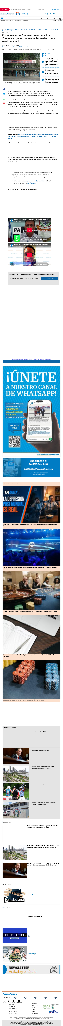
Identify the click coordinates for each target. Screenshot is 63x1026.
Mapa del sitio (14, 1006)
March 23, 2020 (31, 183)
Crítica (34, 1004)
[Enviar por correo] (4, 103)
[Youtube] (54, 14)
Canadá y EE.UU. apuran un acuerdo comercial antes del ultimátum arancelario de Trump (43, 864)
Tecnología (18, 20)
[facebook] (47, 14)
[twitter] (50, 14)
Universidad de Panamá (9, 31)
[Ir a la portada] (7, 14)
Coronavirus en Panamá (12, 29)
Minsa (45, 29)
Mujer (34, 1008)
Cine (33, 1009)
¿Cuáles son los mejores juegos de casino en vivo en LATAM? (23, 700)
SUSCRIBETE (49, 279)
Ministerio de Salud (35, 29)
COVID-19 (24, 29)
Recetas (34, 1011)
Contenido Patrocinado (11, 483)
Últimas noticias (9, 727)
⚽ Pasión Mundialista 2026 (7, 20)
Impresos (35, 1013)
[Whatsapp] (15, 997)
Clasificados (13, 1009)
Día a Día (35, 1006)
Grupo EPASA (13, 1013)
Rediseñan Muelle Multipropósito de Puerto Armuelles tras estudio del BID (42, 826)
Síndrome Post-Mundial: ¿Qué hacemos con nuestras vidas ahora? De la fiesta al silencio (30, 525)
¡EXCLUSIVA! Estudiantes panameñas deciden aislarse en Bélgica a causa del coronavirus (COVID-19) (52, 62)
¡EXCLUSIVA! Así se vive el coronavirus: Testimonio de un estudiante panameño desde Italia (52, 72)
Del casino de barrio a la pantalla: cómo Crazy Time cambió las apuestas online (30, 611)
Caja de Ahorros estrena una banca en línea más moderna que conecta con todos (30, 568)
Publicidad (13, 1011)
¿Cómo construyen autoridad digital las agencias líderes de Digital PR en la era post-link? (30, 655)
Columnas (7, 885)
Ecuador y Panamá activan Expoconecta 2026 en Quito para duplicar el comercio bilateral (43, 846)
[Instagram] (44, 14)
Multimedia (25, 20)
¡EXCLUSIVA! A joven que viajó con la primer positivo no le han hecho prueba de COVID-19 (52, 80)
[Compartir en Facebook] (4, 89)
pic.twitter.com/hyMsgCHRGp (36, 181)
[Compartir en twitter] (4, 94)
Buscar (11, 1004)
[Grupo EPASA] (53, 1013)
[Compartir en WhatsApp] (4, 99)
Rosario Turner (54, 29)
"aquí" (41, 1024)
